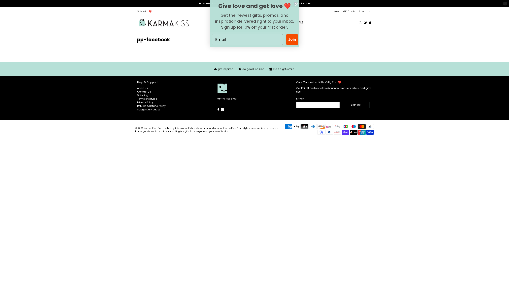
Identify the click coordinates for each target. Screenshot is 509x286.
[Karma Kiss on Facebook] (218, 110)
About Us (364, 11)
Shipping (142, 95)
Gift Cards (349, 11)
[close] (505, 4)
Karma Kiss (150, 128)
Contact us (144, 91)
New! (336, 11)
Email (300, 98)
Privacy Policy (145, 102)
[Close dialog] (296, 4)
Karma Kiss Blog (227, 98)
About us (142, 88)
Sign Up (356, 105)
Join (292, 39)
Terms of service (147, 98)
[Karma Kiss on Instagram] (222, 110)
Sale (300, 22)
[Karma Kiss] (164, 22)
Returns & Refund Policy (151, 106)
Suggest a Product (148, 109)
